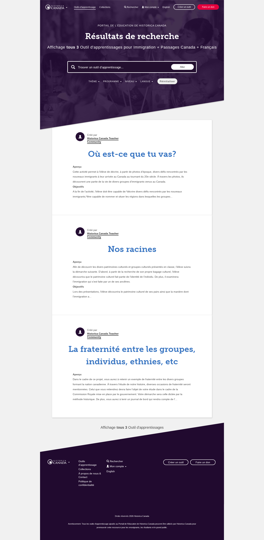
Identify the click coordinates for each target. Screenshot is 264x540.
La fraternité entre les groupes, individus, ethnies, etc (132, 355)
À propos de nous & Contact (89, 475)
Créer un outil (184, 7)
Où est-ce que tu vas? (132, 154)
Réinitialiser (167, 81)
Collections (104, 7)
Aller (182, 66)
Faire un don (208, 7)
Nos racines (132, 249)
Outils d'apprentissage (85, 7)
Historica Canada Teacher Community (103, 140)
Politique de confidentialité (86, 483)
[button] (56, 6)
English (166, 7)
